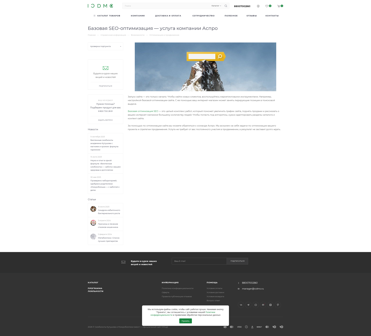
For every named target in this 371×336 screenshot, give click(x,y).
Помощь (212, 282)
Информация (170, 282)
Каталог (93, 282)
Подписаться (238, 261)
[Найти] (225, 6)
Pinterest (278, 305)
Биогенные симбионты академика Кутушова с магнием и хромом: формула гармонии (104, 145)
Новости (93, 129)
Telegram (248, 305)
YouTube (256, 305)
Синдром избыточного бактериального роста (109, 211)
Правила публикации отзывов (177, 296)
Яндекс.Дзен (270, 305)
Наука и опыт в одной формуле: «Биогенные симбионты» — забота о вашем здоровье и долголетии (105, 165)
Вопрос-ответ (213, 300)
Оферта (165, 292)
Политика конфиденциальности (177, 288)
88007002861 (242, 6)
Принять (186, 321)
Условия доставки (215, 292)
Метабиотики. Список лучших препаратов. (109, 239)
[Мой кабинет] (258, 6)
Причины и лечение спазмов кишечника (108, 225)
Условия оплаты (214, 288)
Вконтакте (241, 305)
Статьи (92, 199)
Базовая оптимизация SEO (143, 111)
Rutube (263, 305)
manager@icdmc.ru (253, 288)
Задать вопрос (105, 120)
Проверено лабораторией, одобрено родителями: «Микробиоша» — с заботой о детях (104, 185)
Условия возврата (215, 296)
